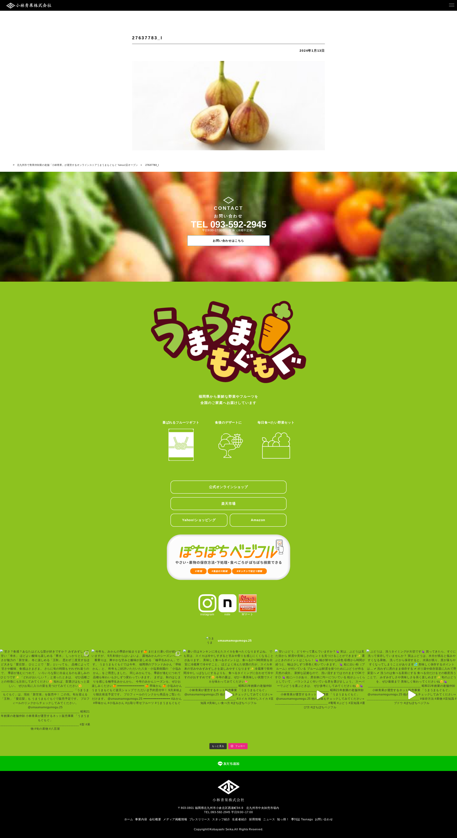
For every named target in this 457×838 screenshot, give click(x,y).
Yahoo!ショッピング (199, 520)
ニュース (269, 819)
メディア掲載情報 (175, 819)
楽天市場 (228, 503)
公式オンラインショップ (228, 487)
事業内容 (141, 819)
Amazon (258, 520)
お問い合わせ (324, 819)
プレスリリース (199, 819)
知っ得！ (283, 819)
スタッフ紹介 (221, 819)
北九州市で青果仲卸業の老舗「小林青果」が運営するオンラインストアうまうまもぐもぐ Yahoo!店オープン (77, 165)
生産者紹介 (239, 819)
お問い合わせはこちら (228, 240)
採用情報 (255, 819)
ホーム (128, 819)
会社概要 (155, 819)
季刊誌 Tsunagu (302, 819)
